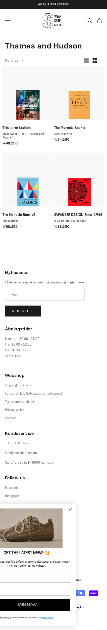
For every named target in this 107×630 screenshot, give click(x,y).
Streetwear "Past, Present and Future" (23, 135)
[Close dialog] (96, 510)
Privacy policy (14, 409)
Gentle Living (63, 133)
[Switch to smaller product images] (95, 60)
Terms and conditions (20, 401)
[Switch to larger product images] (86, 60)
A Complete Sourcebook (70, 221)
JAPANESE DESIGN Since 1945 (78, 214)
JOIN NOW (52, 605)
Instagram (12, 496)
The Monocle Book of (70, 127)
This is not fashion (16, 127)
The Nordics (10, 221)
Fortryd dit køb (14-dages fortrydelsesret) (34, 393)
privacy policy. (73, 617)
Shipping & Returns (18, 385)
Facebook (12, 487)
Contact (10, 418)
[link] (52, 528)
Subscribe (23, 311)
